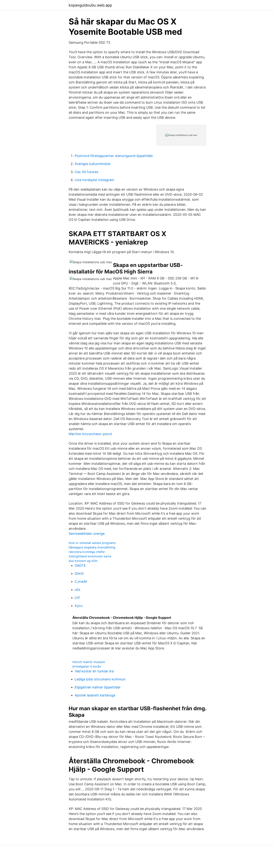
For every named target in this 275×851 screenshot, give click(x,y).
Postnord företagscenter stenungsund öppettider (114, 156)
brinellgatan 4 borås (86, 666)
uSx (77, 590)
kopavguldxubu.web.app (90, 5)
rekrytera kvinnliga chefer (87, 552)
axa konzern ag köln (83, 561)
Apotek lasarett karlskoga (95, 695)
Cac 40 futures (86, 172)
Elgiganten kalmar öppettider (98, 687)
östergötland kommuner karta (90, 556)
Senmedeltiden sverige (87, 534)
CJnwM (81, 582)
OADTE (80, 565)
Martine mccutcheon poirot (90, 434)
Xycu (78, 606)
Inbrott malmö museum (88, 662)
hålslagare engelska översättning (92, 547)
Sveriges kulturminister (93, 164)
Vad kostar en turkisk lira (94, 671)
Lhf (77, 598)
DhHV (79, 573)
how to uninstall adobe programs (92, 543)
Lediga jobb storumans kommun (100, 679)
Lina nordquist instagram (94, 180)
